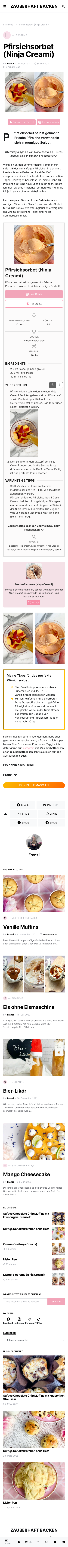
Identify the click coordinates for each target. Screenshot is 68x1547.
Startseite (8, 24)
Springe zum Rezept (23, 122)
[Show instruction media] (52, 385)
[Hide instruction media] (59, 385)
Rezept (35, 602)
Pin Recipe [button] (36, 303)
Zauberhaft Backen (34, 6)
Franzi (10, 63)
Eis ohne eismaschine (34, 785)
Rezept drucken (50, 122)
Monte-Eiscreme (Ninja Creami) (24, 1274)
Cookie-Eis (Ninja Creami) (20, 1244)
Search (56, 1301)
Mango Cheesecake (26, 1174)
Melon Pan (10, 1259)
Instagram (28, 748)
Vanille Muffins (20, 927)
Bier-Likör (14, 1091)
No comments (50, 934)
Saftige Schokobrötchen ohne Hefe (26, 1229)
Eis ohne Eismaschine (28, 1007)
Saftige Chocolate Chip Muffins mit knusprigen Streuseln (26, 1215)
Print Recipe (35, 294)
